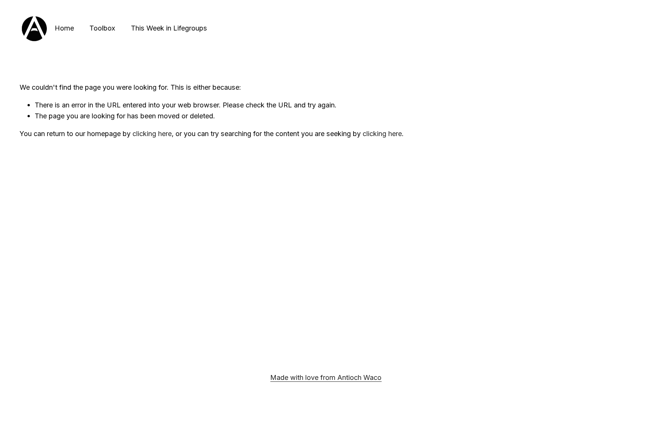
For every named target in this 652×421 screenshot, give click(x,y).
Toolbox (102, 28)
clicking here (152, 133)
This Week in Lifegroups (169, 28)
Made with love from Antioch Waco (325, 377)
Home (64, 28)
